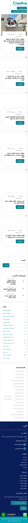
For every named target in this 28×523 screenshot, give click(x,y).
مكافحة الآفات (23, 488)
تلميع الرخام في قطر (20, 371)
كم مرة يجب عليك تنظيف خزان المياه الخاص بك (14, 202)
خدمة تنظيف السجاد (8, 399)
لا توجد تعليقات (18, 36)
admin (20, 34)
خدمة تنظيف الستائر (20, 399)
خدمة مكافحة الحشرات (8, 343)
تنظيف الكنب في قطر (19, 377)
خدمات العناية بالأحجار (8, 337)
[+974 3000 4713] (3, 514)
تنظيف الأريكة (23, 478)
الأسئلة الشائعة (23, 465)
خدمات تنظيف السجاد (19, 396)
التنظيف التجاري (7, 310)
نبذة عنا (25, 457)
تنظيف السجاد (6, 322)
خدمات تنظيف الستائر (19, 392)
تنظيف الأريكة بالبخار (20, 374)
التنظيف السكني (7, 313)
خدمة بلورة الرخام (8, 396)
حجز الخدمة (22, 8)
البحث (23, 260)
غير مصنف (5, 352)
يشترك (23, 508)
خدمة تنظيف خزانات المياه (18, 405)
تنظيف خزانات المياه (8, 334)
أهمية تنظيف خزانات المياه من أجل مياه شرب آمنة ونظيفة (14, 236)
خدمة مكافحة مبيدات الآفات (18, 408)
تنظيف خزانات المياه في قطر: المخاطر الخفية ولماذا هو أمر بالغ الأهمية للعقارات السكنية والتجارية (14, 41)
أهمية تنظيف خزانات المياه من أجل (10, 296)
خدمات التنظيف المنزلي (19, 383)
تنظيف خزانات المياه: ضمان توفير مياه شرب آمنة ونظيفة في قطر (14, 155)
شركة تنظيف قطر (20, 411)
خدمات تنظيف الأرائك (19, 389)
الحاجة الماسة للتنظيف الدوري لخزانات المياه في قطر (14, 118)
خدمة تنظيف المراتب (19, 402)
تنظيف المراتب (6, 331)
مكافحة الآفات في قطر (19, 417)
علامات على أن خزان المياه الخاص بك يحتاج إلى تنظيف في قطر (14, 78)
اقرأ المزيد (20, 48)
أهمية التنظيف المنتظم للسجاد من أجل (9, 290)
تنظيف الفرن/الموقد (8, 325)
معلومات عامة (6, 358)
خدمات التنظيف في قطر (19, 386)
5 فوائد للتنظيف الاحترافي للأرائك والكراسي (11, 282)
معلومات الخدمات (7, 355)
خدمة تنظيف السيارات (8, 340)
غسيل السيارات (6, 349)
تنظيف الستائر (6, 319)
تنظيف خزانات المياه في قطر (18, 380)
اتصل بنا (25, 467)
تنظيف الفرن (23, 486)
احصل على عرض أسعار (19, 11)
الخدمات (25, 460)
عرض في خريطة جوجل (21, 440)
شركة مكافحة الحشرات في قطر (17, 414)
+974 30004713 (19, 444)
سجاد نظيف (5, 346)
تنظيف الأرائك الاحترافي (8, 316)
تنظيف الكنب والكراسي (8, 328)
